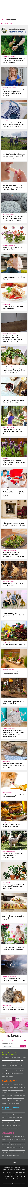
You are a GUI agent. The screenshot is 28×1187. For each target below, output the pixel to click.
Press (16, 1172)
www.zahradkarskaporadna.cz (10, 1054)
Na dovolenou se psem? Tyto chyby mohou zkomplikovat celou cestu (13, 1150)
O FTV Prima (11, 1172)
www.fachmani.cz (7, 1109)
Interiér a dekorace (11, 669)
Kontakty (4, 1169)
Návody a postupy (11, 245)
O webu (14, 1040)
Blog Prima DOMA (11, 1169)
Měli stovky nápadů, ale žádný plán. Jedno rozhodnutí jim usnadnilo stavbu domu (13, 1098)
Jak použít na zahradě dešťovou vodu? (15, 1065)
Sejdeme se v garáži (15, 1128)
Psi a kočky (8, 275)
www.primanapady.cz (8, 1133)
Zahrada (4, 366)
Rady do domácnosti (12, 56)
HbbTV (11, 1174)
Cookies (13, 1185)
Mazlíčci (4, 275)
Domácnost (4, 56)
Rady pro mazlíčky (10, 792)
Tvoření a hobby (5, 120)
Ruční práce (12, 120)
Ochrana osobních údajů (8, 1183)
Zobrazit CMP (19, 1185)
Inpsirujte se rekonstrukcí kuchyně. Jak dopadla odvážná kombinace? (12, 1120)
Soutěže (23, 1169)
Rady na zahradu (10, 366)
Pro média (18, 1169)
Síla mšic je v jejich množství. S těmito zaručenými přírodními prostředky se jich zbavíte (13, 1073)
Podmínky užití (17, 1183)
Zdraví (3, 458)
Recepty (4, 304)
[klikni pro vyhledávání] (25, 19)
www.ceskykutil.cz (7, 1081)
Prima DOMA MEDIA (18, 1167)
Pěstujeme (9, 882)
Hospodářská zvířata (10, 851)
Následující (19, 1019)
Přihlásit (23, 1046)
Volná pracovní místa (17, 1174)
